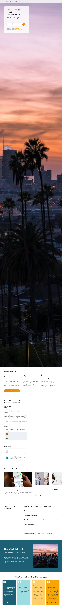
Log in (57, 1)
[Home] (5, 1)
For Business (27, 1)
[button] (53, 382)
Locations (32, 1)
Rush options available (45, 384)
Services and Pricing (14, 1)
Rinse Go (21, 1)
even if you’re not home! (15, 385)
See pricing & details (8, 441)
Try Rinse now (12, 390)
